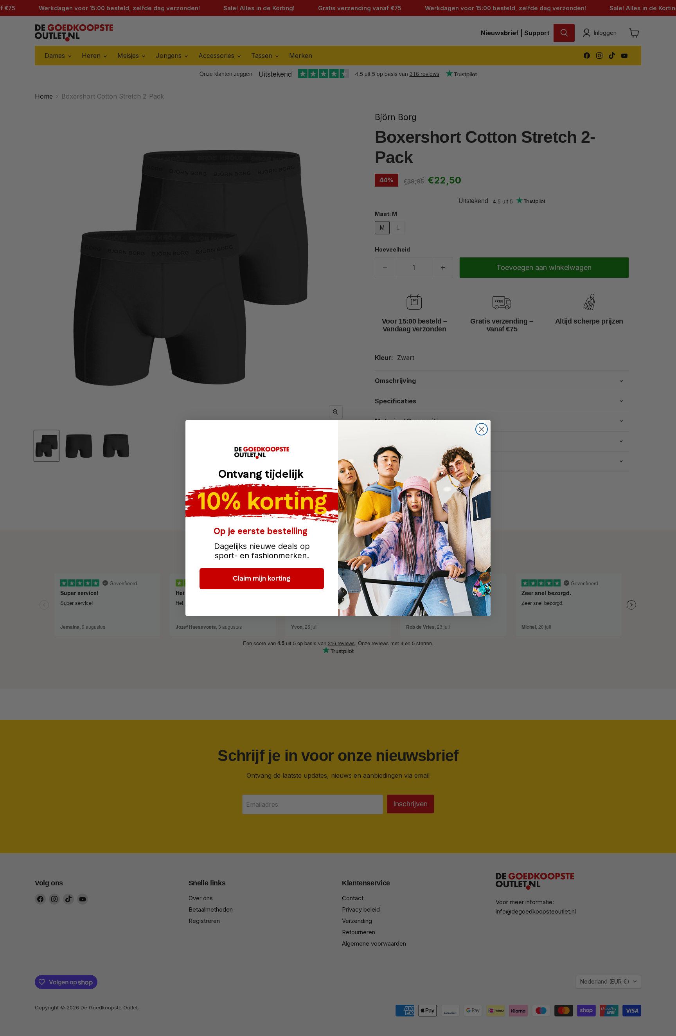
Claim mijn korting (262, 579)
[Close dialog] (481, 429)
